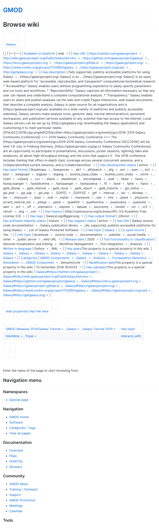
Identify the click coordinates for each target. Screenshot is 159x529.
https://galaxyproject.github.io (76, 63)
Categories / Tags (22, 428)
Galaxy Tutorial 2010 (97, 329)
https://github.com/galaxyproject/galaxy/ (113, 58)
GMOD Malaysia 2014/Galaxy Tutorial (33, 329)
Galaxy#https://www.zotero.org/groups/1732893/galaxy (44, 290)
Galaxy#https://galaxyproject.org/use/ (120, 290)
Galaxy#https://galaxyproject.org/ (90, 286)
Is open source (133, 230)
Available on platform (39, 53)
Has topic (94, 230)
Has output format (101, 216)
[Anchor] (43, 379)
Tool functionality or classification (129, 239)
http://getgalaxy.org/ (18, 72)
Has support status (82, 221)
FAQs (13, 456)
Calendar (15, 511)
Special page (18, 400)
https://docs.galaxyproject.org (25, 63)
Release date (74, 239)
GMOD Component (40, 262)
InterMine (12, 336)
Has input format (15, 169)
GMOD (13, 10)
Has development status (118, 165)
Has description (54, 72)
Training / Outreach (23, 489)
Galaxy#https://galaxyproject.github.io (31, 286)
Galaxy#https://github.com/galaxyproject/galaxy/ (39, 281)
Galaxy (11, 44)
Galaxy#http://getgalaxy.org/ (24, 295)
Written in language (17, 248)
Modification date (102, 262)
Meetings (16, 506)
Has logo (36, 216)
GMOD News (18, 484)
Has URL (79, 53)
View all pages (20, 433)
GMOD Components (55, 258)
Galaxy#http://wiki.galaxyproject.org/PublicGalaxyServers (45, 276)
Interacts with (131, 336)
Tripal (29, 336)
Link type (24, 235)
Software (16, 422)
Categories (29, 258)
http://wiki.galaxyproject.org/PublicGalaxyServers (39, 58)
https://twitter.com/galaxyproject (113, 53)
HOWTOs (16, 461)
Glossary (15, 467)
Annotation (11, 262)
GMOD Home (19, 417)
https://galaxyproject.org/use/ (102, 67)
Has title (123, 221)
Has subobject (96, 267)
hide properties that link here (27, 311)
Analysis (99, 258)
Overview (16, 450)
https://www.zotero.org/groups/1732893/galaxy (38, 67)
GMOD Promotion (22, 500)
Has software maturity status (24, 221)
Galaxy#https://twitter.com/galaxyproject (66, 272)
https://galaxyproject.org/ (124, 63)
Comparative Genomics (129, 258)
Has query (74, 248)
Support (15, 495)
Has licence (53, 211)
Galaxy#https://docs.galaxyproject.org (109, 281)
